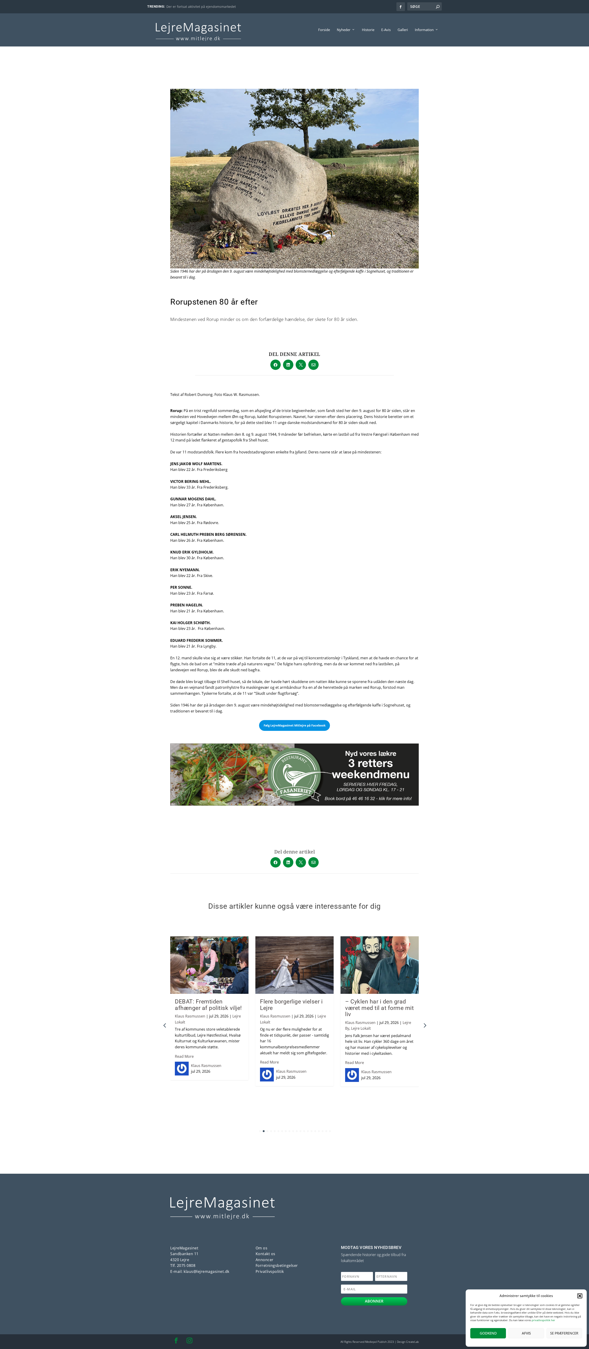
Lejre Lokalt (361, 1028)
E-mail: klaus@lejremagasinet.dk (199, 1271)
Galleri (403, 30)
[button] (579, 1296)
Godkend (488, 1333)
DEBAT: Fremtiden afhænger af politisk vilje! (208, 1004)
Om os (262, 1248)
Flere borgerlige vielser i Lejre (291, 1004)
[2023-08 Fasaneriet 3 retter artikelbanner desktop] (294, 804)
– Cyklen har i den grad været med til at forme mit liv (379, 1008)
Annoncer (265, 1259)
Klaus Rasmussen (190, 1016)
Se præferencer (564, 1333)
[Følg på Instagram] (189, 1340)
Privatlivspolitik (270, 1271)
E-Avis (386, 30)
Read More (184, 1056)
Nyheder (343, 30)
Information (424, 30)
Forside (324, 30)
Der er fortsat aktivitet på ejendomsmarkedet (201, 6)
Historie (368, 30)
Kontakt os (265, 1253)
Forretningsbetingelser (277, 1265)
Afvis (526, 1333)
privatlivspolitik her (543, 1320)
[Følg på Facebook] (176, 1340)
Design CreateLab (408, 1342)
